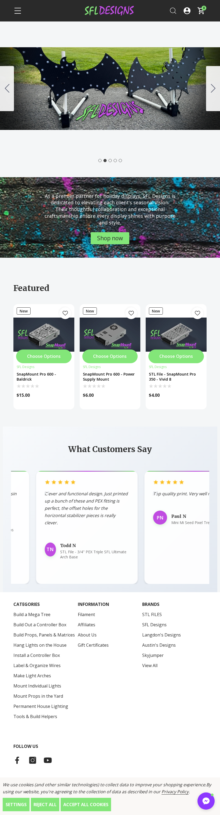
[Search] (173, 10)
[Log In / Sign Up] (187, 10)
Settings (16, 804)
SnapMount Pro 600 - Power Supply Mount (109, 377)
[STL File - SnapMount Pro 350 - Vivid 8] (176, 334)
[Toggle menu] (17, 10)
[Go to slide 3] (213, 88)
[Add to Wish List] (65, 313)
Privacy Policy (175, 792)
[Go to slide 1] (7, 88)
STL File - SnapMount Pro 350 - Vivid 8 (172, 377)
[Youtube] (47, 760)
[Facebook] (17, 760)
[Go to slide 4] (115, 160)
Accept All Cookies (85, 804)
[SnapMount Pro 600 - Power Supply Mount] (110, 334)
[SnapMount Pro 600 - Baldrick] (43, 334)
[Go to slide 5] (120, 160)
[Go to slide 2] (105, 160)
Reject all (45, 804)
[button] (110, 238)
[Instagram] (32, 760)
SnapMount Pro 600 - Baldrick (36, 377)
